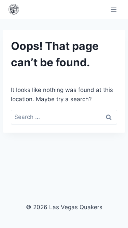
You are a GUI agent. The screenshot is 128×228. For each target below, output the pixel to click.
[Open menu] (113, 9)
